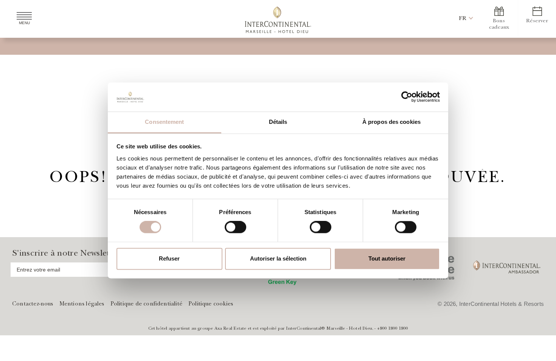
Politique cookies (210, 304)
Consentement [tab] (164, 122)
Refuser (169, 258)
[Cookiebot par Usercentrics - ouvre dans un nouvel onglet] (407, 97)
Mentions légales (81, 304)
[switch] (235, 227)
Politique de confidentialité (146, 304)
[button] (462, 19)
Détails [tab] (278, 122)
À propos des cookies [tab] (391, 122)
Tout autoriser (386, 258)
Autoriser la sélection (278, 258)
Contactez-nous (32, 304)
